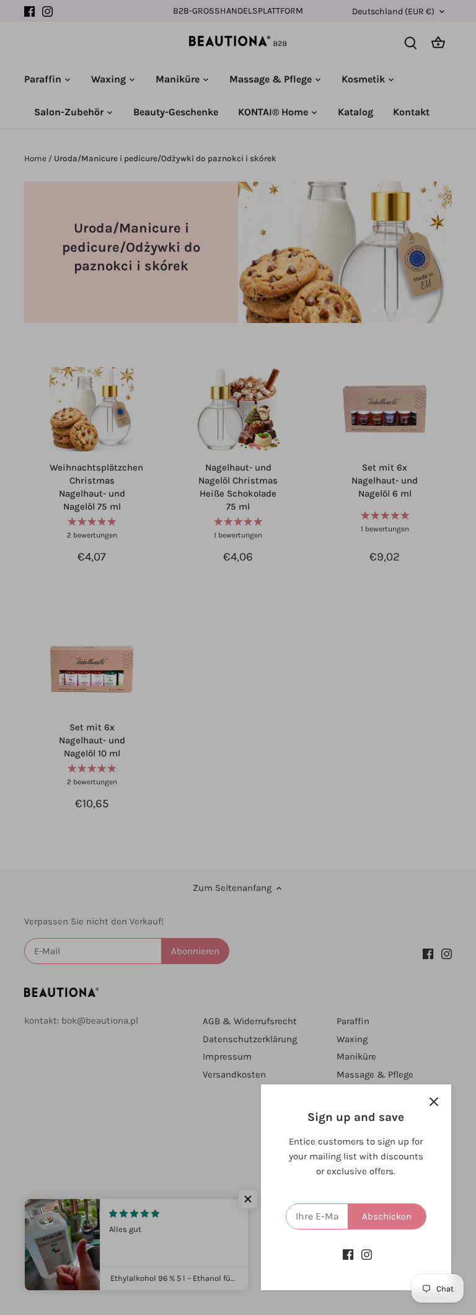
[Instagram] (366, 1254)
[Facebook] (348, 1254)
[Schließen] (433, 1101)
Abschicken (387, 1216)
